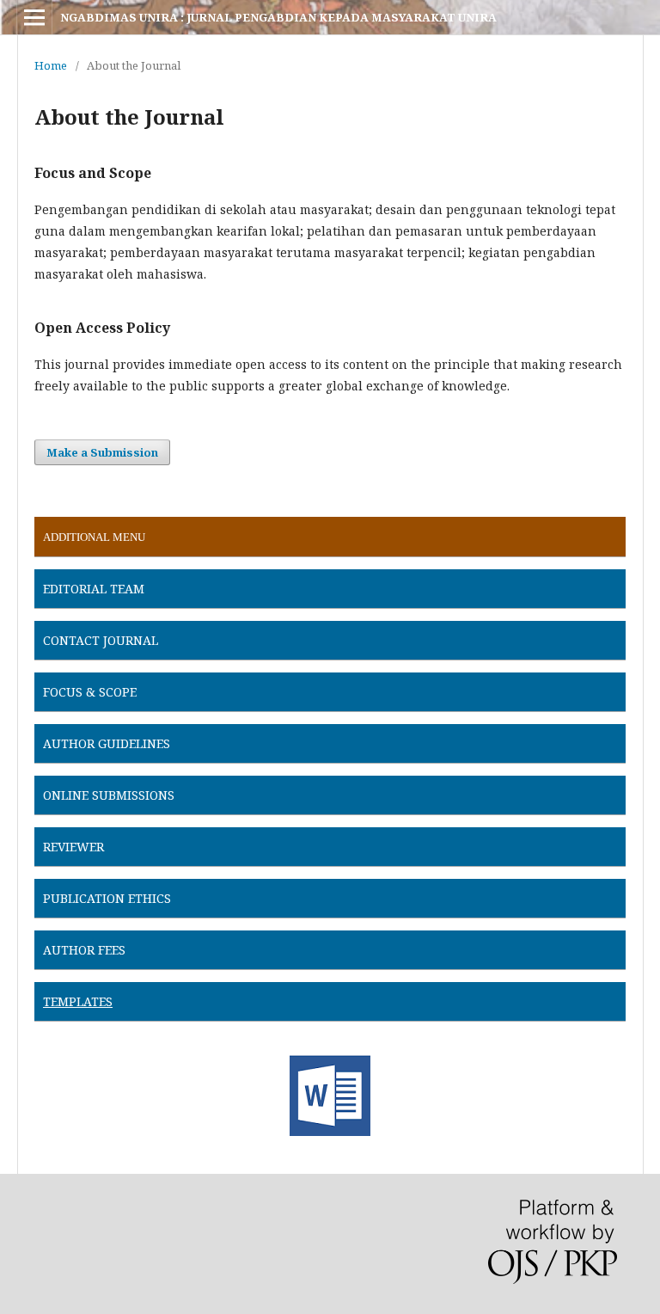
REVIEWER (73, 846)
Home (50, 65)
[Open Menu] (34, 17)
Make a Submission (102, 452)
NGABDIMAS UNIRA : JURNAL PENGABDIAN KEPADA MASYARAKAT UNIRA (278, 17)
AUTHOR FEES (84, 950)
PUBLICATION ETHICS (107, 898)
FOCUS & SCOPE (90, 692)
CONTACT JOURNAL (100, 640)
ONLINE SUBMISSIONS (108, 795)
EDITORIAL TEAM (93, 588)
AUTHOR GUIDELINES (106, 743)
